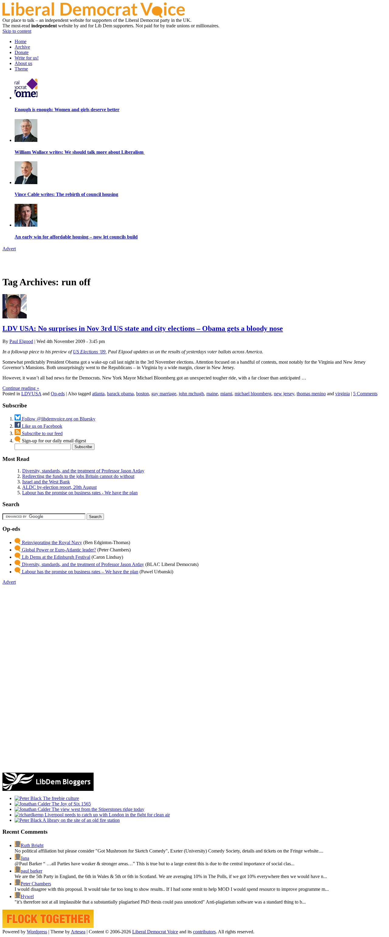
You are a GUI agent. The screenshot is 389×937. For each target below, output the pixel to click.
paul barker (31, 871)
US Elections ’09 (89, 351)
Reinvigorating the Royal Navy (51, 542)
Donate (22, 52)
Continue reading (20, 388)
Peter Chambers (36, 883)
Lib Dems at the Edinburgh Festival (55, 557)
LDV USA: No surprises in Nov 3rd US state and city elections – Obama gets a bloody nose (142, 328)
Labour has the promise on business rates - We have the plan (80, 492)
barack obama (120, 393)
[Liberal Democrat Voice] (93, 16)
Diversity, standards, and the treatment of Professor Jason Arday (83, 470)
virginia (342, 393)
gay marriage (163, 393)
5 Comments (365, 393)
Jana (25, 858)
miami (226, 393)
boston (142, 393)
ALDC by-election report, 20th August (59, 487)
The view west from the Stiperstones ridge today (97, 809)
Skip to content (16, 31)
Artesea (78, 931)
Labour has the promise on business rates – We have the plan (79, 571)
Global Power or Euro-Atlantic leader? (58, 549)
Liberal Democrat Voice (155, 931)
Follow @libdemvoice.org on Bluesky (58, 418)
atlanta (98, 393)
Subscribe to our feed (42, 433)
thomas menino (311, 393)
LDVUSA (31, 393)
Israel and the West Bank (46, 481)
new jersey (284, 393)
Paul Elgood (21, 341)
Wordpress (37, 931)
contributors (204, 931)
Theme (21, 68)
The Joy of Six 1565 (70, 803)
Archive (22, 47)
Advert (9, 248)
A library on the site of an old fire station (81, 820)
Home (20, 41)
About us (23, 63)
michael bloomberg (253, 393)
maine (212, 393)
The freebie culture (60, 798)
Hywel (27, 896)
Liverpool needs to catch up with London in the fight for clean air (106, 814)
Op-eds (58, 393)
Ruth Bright (32, 845)
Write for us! (27, 57)
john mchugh (191, 393)
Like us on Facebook (41, 426)
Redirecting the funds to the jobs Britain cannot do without (78, 476)
